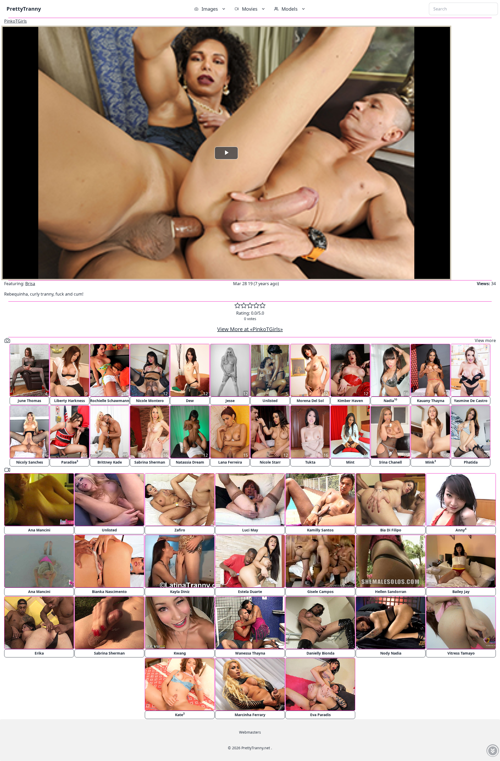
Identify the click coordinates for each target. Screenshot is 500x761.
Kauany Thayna (430, 400)
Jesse (230, 400)
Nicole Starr (270, 462)
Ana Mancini (39, 530)
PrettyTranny (24, 8)
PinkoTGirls (15, 21)
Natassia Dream (190, 462)
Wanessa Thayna (250, 653)
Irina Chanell (390, 462)
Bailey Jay (461, 591)
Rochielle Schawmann (109, 400)
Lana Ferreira (230, 462)
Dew (190, 400)
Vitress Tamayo (461, 653)
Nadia (390, 400)
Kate (180, 714)
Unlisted (270, 400)
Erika (39, 653)
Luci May (250, 530)
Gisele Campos (320, 591)
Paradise (69, 462)
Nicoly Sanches (29, 462)
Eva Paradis (320, 714)
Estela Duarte (250, 591)
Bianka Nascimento (109, 591)
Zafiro (179, 530)
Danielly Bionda (320, 653)
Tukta (310, 462)
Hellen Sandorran (390, 591)
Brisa (30, 283)
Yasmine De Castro (471, 400)
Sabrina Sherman (149, 462)
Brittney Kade (109, 462)
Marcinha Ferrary (250, 714)
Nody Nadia (390, 653)
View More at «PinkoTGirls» (250, 329)
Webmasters (250, 732)
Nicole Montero (150, 400)
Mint (350, 462)
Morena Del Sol (310, 400)
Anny (460, 529)
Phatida (471, 462)
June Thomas (29, 400)
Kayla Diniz (180, 591)
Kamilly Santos (320, 530)
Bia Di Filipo (390, 530)
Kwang (180, 653)
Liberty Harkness (69, 400)
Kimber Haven (350, 400)
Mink (430, 462)
